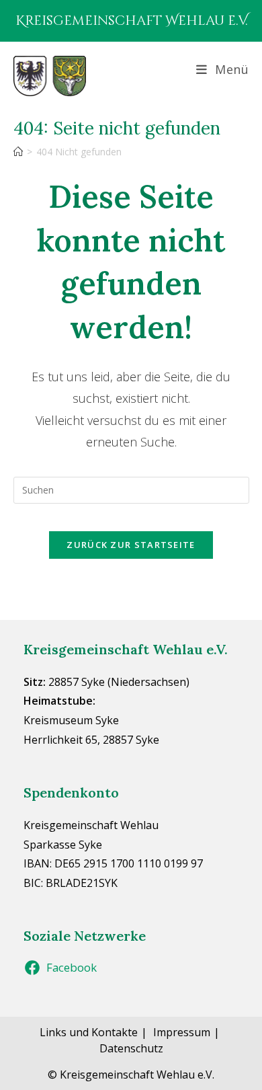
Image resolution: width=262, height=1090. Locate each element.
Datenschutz (131, 1048)
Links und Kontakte (89, 1032)
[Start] (18, 151)
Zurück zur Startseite (131, 545)
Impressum (181, 1032)
